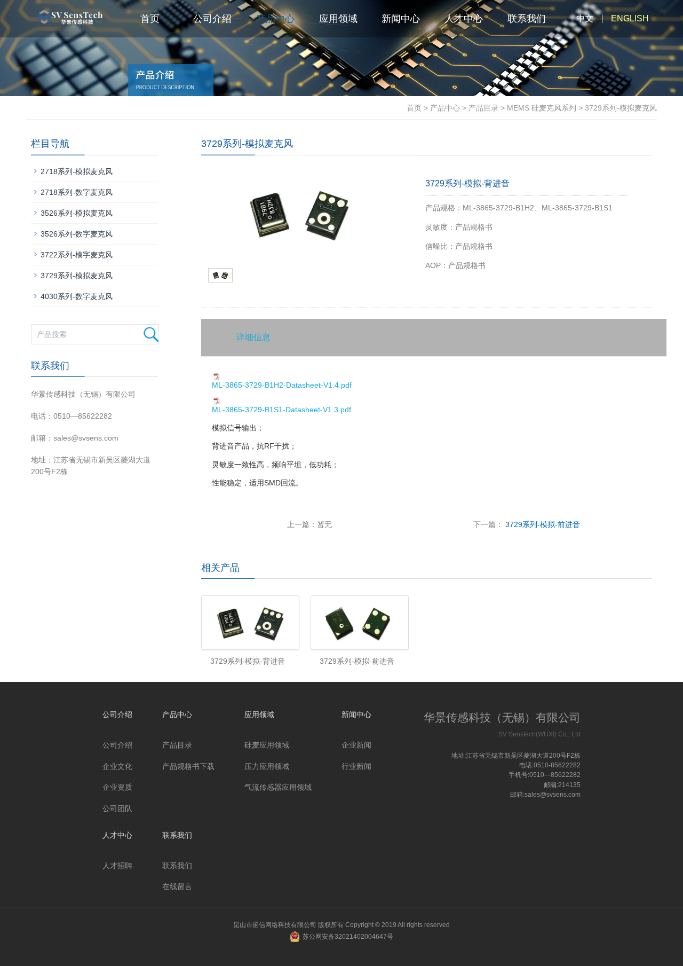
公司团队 (117, 808)
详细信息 (253, 337)
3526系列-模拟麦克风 (77, 213)
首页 (150, 18)
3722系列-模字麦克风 (77, 254)
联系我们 (526, 18)
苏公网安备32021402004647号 (348, 936)
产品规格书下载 (188, 766)
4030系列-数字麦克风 (77, 296)
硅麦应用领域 (266, 745)
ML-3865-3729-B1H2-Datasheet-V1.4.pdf (282, 385)
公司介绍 (212, 18)
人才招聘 (117, 865)
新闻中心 (401, 18)
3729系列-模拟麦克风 (77, 275)
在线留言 (177, 886)
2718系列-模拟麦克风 (77, 171)
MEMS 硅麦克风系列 (541, 108)
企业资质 (117, 787)
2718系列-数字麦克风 (77, 192)
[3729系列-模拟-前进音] (357, 622)
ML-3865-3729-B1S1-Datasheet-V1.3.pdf (281, 409)
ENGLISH (630, 18)
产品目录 (483, 108)
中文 (584, 18)
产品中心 (275, 18)
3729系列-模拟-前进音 (541, 524)
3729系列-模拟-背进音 (247, 661)
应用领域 (338, 18)
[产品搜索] (151, 334)
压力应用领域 (266, 766)
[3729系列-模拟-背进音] (248, 622)
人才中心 (463, 18)
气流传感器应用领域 (278, 787)
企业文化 (117, 766)
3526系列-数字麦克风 (77, 234)
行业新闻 (356, 766)
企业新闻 (356, 745)
